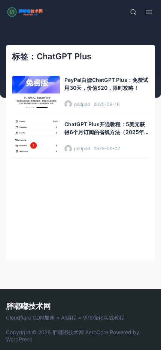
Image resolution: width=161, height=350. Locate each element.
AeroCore (96, 332)
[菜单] (149, 12)
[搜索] (133, 12)
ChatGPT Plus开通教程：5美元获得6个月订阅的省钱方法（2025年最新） (104, 132)
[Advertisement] (80, 207)
